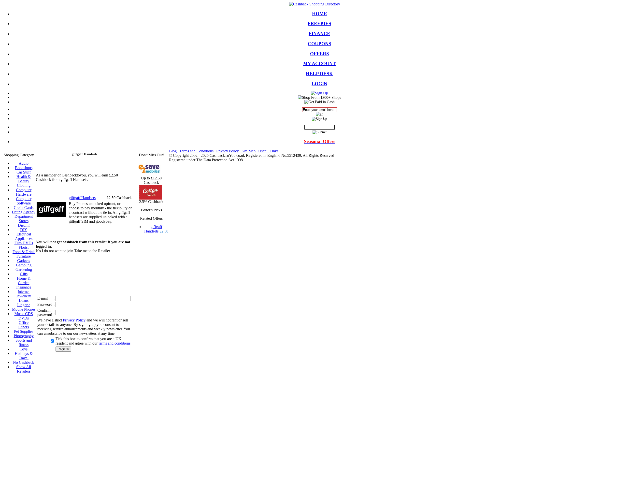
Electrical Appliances (23, 236)
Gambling (23, 265)
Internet (23, 292)
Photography (24, 336)
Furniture (23, 256)
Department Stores (23, 218)
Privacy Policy (74, 320)
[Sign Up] (319, 93)
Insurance (23, 287)
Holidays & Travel (24, 355)
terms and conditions (114, 343)
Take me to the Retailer (92, 251)
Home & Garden (23, 280)
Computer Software (23, 201)
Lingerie (23, 305)
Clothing (23, 185)
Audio (24, 163)
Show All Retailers (23, 369)
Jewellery (23, 296)
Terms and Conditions (196, 151)
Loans (24, 300)
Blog (173, 151)
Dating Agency (23, 212)
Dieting (23, 225)
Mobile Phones (23, 309)
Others (23, 327)
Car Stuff (23, 172)
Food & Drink (24, 252)
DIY (23, 230)
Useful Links (268, 151)
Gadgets (23, 261)
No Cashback (23, 362)
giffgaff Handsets (156, 229)
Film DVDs (23, 243)
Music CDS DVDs (23, 316)
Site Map (249, 151)
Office (24, 322)
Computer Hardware (23, 192)
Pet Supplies (23, 331)
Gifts (24, 274)
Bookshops (23, 168)
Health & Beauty (23, 178)
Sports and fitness (23, 342)
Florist (24, 247)
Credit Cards (23, 207)
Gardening (23, 269)
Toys (24, 349)
